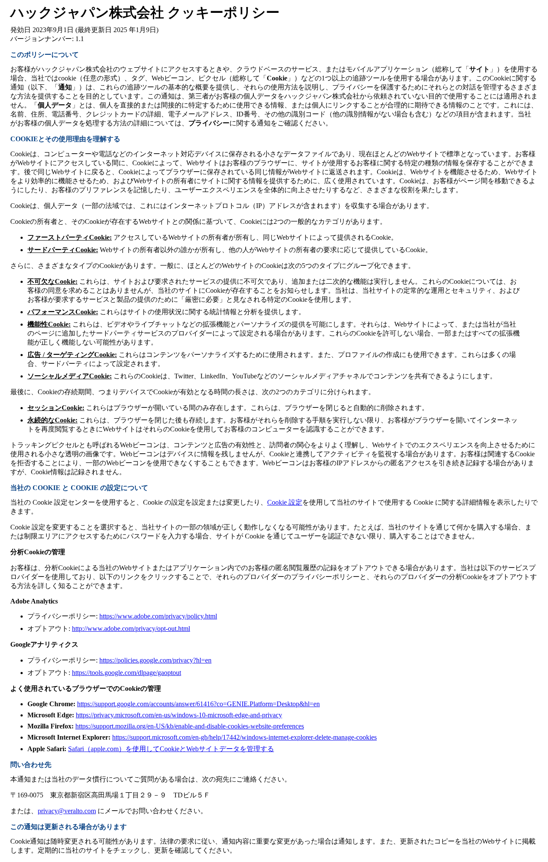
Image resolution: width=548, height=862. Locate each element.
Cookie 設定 (284, 502)
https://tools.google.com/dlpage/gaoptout (126, 672)
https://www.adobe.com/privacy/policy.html (158, 616)
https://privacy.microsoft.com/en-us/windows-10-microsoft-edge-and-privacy (179, 715)
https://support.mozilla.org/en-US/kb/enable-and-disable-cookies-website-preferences (189, 726)
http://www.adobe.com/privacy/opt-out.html (131, 628)
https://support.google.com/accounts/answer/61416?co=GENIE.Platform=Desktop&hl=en (198, 703)
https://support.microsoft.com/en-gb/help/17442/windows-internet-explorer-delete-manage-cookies (244, 737)
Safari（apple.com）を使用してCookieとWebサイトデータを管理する (171, 748)
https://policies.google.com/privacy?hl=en (155, 660)
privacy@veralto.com (67, 810)
